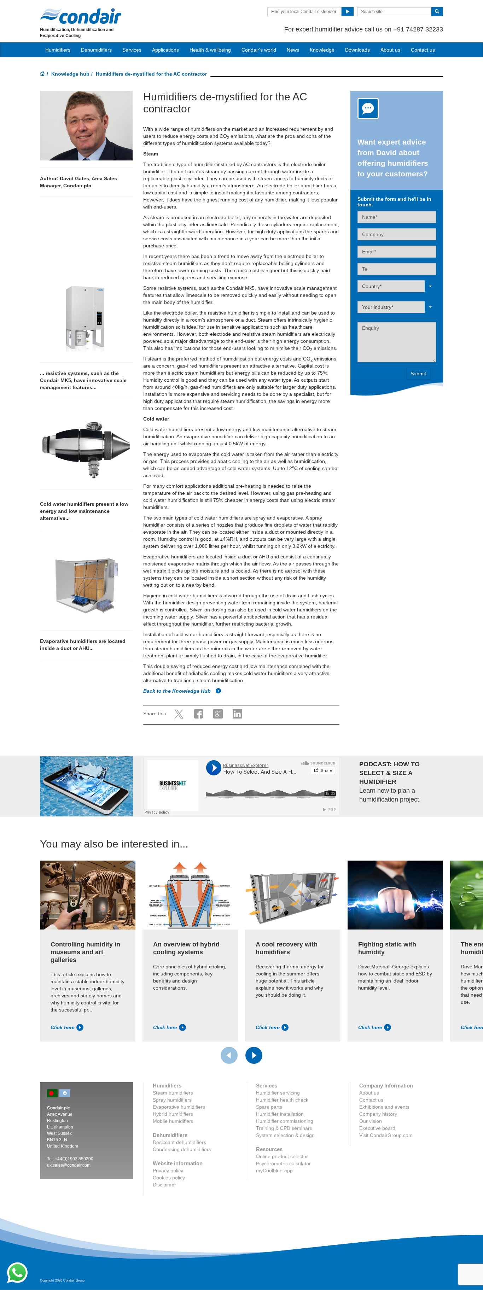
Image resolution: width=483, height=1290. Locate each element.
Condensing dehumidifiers (182, 1149)
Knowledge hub (70, 74)
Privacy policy (168, 1170)
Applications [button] (165, 50)
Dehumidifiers (96, 50)
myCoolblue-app (274, 1170)
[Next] (254, 1055)
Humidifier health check (282, 1100)
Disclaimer (164, 1185)
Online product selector (282, 1156)
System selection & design (285, 1135)
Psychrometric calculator (283, 1163)
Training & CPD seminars (284, 1128)
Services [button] (131, 50)
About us (390, 50)
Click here (63, 1027)
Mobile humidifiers (173, 1121)
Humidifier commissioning (284, 1121)
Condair (80, 16)
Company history (378, 1114)
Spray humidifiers (172, 1100)
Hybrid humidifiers (173, 1114)
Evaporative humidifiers (179, 1107)
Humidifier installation (280, 1114)
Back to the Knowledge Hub (177, 691)
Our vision (370, 1121)
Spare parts (269, 1107)
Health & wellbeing (210, 50)
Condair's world (259, 50)
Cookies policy (169, 1177)
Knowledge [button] (322, 50)
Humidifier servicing (278, 1093)
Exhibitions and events (384, 1107)
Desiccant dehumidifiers (179, 1142)
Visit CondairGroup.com (386, 1135)
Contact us (423, 50)
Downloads (357, 50)
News (293, 50)
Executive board (377, 1128)
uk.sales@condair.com (69, 1165)
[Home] (42, 74)
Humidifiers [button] (57, 50)
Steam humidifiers (173, 1093)
